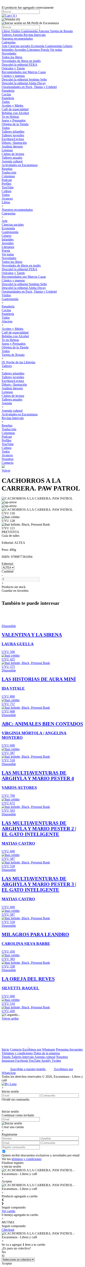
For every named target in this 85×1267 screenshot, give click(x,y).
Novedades (9, 53)
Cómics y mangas (13, 76)
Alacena (44, 31)
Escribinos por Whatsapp (38, 1049)
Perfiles (6, 183)
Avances (7, 198)
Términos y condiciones (17, 1053)
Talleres (7, 35)
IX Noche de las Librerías (18, 362)
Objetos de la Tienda (15, 124)
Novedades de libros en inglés (21, 61)
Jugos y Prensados (14, 120)
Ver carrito (8, 1211)
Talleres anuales (12, 157)
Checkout (8, 1229)
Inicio (5, 1049)
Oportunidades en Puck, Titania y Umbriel (29, 87)
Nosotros (7, 459)
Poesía (45, 49)
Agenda (18, 35)
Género (67, 46)
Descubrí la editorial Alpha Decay (24, 83)
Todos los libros (12, 57)
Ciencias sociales (19, 46)
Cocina (6, 94)
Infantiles (8, 49)
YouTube (8, 187)
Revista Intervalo (35, 35)
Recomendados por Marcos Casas (24, 72)
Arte (5, 46)
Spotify (46, 1060)
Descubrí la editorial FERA (19, 64)
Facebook (22, 1060)
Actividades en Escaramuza (20, 165)
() (14, 15)
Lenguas (7, 150)
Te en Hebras (10, 116)
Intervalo (28, 1057)
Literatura (34, 49)
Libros (6, 31)
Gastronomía (29, 31)
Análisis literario (12, 146)
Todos (6, 102)
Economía (38, 46)
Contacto (7, 462)
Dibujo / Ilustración (14, 142)
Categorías (8, 42)
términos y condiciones (26, 1159)
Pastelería (8, 98)
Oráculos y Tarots (13, 68)
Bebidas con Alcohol (15, 113)
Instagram (8, 1060)
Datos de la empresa (47, 1053)
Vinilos (16, 31)
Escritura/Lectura (13, 139)
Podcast (7, 180)
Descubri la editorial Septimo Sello (24, 79)
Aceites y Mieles (12, 105)
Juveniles (20, 49)
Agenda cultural (12, 161)
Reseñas (7, 169)
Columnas (8, 176)
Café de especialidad (15, 109)
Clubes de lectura (13, 154)
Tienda (6, 1057)
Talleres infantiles (13, 131)
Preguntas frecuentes (69, 1049)
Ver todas (56, 49)
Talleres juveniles (13, 135)
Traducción (9, 172)
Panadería (8, 90)
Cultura (6, 191)
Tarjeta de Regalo (61, 31)
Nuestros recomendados (17, 38)
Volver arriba (10, 1018)
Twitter (56, 1060)
